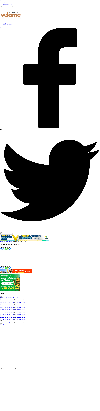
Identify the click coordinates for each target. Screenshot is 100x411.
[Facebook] (50, 127)
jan (17, 297)
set (0, 297)
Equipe (4, 23)
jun (6, 297)
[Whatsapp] (6, 249)
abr (11, 297)
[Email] (8, 249)
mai (9, 297)
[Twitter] (50, 230)
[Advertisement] (50, 345)
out (5, 299)
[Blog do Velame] (10, 20)
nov (3, 299)
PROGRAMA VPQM (7, 4)
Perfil (4, 2)
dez (0, 299)
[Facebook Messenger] (10, 249)
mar (13, 297)
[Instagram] (0, 129)
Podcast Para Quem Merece (6, 241)
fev (15, 297)
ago (2, 297)
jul (4, 297)
